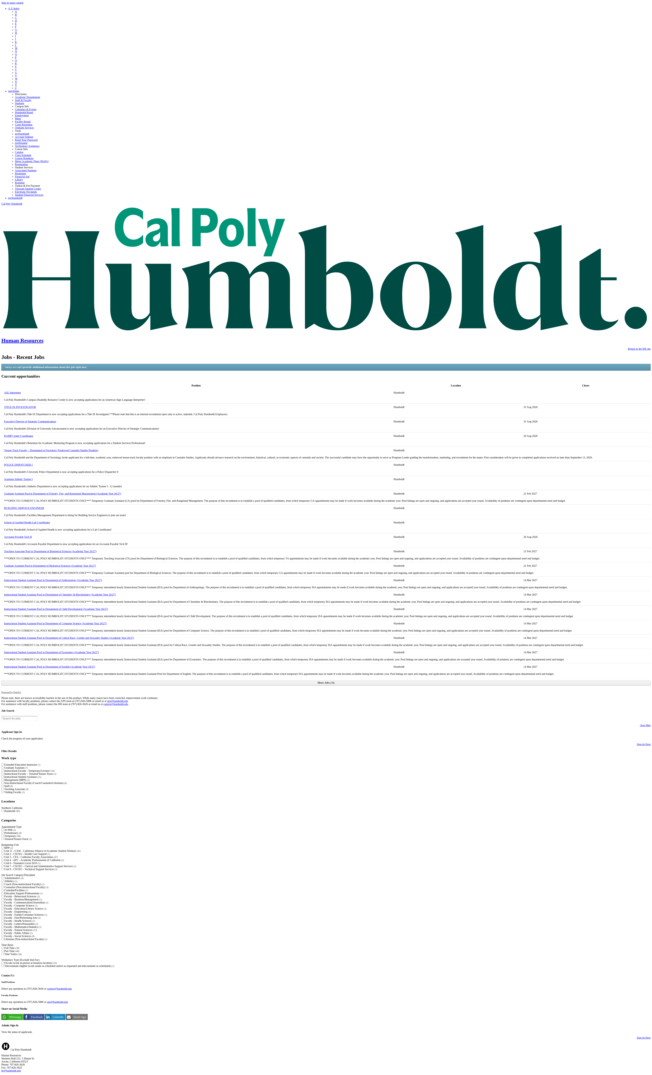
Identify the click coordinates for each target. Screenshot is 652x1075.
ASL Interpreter (12, 392)
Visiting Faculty (14, 792)
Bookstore (20, 173)
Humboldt (11, 811)
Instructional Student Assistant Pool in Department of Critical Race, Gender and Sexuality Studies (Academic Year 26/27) (69, 637)
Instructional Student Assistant (22, 776)
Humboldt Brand (24, 112)
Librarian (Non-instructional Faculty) (25, 939)
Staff (8, 786)
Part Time (11, 951)
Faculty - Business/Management (22, 899)
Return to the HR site (639, 348)
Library (19, 179)
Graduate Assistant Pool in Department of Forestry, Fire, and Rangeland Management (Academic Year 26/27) (62, 493)
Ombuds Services (24, 127)
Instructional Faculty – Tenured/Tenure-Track (30, 773)
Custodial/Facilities (15, 890)
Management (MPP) (16, 780)
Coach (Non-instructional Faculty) (24, 884)
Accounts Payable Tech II (18, 536)
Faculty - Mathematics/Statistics (22, 926)
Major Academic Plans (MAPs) (32, 161)
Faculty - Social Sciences (19, 936)
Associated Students (26, 170)
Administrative (13, 878)
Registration (21, 164)
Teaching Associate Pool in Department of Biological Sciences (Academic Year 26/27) (50, 551)
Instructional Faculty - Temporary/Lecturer (29, 770)
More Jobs (326, 682)
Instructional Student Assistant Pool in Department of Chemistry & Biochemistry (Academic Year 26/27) (60, 594)
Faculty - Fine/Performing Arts (22, 917)
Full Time (11, 948)
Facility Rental (23, 121)
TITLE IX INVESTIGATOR (20, 407)
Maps (18, 118)
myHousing (21, 143)
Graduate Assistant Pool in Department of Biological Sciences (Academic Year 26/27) (50, 565)
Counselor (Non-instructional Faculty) (26, 887)
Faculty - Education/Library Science (25, 908)
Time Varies (12, 954)
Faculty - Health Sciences (19, 920)
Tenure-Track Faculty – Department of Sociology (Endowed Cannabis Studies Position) (51, 450)
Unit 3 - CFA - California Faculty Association (30, 857)
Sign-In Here (644, 744)
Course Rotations (24, 158)
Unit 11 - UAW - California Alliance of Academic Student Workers (42, 850)
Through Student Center (28, 188)
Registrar (20, 182)
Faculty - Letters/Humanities (20, 923)
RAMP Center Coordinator (18, 435)
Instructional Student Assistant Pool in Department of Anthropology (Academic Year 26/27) (53, 580)
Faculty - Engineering (17, 911)
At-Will (9, 829)
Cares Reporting (23, 124)
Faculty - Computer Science (20, 905)
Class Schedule (23, 155)
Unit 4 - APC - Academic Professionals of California (33, 860)
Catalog (19, 152)
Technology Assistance (27, 146)
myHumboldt (22, 133)
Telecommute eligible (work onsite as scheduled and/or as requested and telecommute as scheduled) (58, 966)
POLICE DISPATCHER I (18, 464)
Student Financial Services (29, 194)
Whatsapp (15, 1017)
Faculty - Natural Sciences (20, 930)
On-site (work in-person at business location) (30, 962)
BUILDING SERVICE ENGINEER (24, 508)
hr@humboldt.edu (11, 1070)
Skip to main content (12, 2)
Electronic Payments (26, 191)
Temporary (12, 836)
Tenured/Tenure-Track (17, 839)
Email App (80, 1017)
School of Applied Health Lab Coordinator (27, 522)
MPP (8, 847)
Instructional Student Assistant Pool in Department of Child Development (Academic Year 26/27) (56, 609)
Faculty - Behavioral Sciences (21, 896)
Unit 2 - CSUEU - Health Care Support (26, 853)
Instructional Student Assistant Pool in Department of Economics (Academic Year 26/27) (51, 652)
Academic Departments (27, 97)
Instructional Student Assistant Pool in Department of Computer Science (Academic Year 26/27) (55, 623)
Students (19, 103)
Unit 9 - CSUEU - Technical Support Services (30, 869)
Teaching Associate (16, 789)
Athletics (10, 881)
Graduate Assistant (15, 767)
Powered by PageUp (11, 692)
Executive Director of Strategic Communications (30, 421)
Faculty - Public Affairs (18, 933)
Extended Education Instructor (22, 764)
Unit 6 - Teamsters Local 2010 (22, 863)
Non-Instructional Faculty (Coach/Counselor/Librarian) (35, 783)
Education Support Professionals (23, 893)
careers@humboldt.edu (115, 704)
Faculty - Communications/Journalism (26, 902)
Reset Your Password (26, 139)
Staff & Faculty (23, 100)
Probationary (12, 832)
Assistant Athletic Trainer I (18, 479)
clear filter (645, 725)
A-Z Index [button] (14, 8)
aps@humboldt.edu (117, 701)
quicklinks (13, 91)
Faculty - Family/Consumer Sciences (25, 914)
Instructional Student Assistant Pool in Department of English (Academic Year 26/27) (49, 666)
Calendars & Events (25, 109)
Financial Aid (22, 176)
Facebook (37, 1017)
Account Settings (24, 136)
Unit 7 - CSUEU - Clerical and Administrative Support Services (39, 866)
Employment (22, 115)
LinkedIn (58, 1017)
